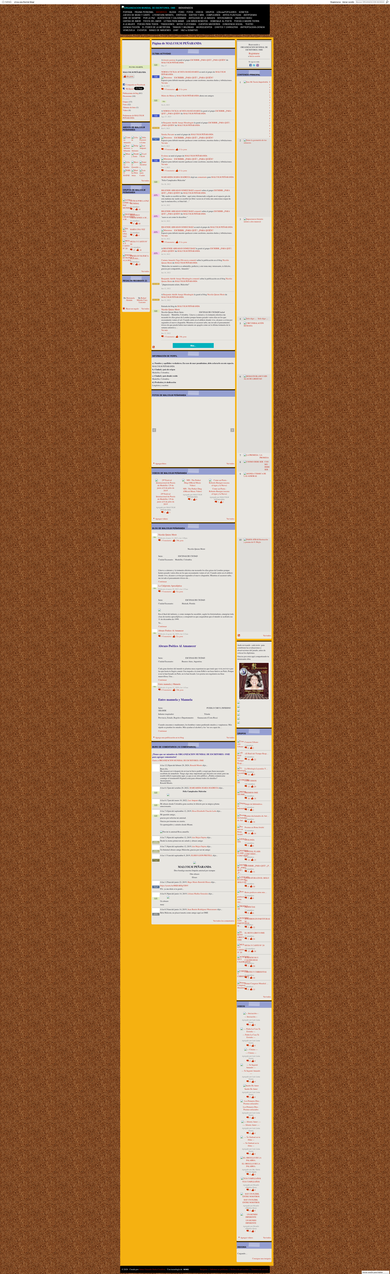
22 (255, 759)
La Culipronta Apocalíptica (170, 585)
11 (183, 89)
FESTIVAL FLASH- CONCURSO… (253, 852)
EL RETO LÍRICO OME (255, 932)
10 (254, 886)
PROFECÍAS (250, 906)
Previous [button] (154, 430)
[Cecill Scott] (143, 156)
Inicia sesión (255, 56)
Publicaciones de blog (130, 93)
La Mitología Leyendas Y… (256, 768)
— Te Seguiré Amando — (251, 1072)
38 (139, 209)
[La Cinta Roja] (129, 291)
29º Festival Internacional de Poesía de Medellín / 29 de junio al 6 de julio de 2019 (165, 499)
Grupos (125, 101)
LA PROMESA (264, 456)
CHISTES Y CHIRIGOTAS (255, 971)
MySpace (130, 88)
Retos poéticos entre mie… (256, 892)
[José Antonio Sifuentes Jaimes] (127, 148)
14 (249, 774)
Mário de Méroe (168, 95)
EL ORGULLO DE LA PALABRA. (251, 1165)
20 (254, 966)
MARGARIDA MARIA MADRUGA (175, 177)
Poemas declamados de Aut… (257, 815)
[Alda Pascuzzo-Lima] (143, 139)
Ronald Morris (196, 765)
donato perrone (169, 60)
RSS (153, 347)
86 (249, 759)
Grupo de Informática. (253, 804)
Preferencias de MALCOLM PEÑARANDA (133, 116)
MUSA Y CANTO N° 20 (138, 242)
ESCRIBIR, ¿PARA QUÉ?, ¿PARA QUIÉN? (208, 60)
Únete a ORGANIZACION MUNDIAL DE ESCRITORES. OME (178, 760)
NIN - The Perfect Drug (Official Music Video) (192, 490)
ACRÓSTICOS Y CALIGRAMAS (251, 958)
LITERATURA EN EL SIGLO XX (257, 879)
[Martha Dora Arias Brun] (135, 172)
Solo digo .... (263, 318)
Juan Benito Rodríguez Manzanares (202, 909)
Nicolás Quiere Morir (216, 294)
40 (139, 223)
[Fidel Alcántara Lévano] (143, 164)
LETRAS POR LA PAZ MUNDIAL (139, 202)
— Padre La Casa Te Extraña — (251, 1036)
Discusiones (127, 96)
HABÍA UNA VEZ (137, 229)
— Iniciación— (251, 1016)
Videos (125, 110)
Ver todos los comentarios (223, 920)
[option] (193, 430)
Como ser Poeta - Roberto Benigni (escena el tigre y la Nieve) (219, 491)
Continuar (162, 581)
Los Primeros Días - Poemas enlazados (251, 1108)
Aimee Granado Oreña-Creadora (152, 1269)
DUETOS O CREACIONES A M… (139, 216)
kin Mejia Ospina (199, 837)
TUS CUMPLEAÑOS (251, 1181)
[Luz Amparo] (143, 148)
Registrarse (335, 2)
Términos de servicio (259, 1269)
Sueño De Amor (251, 1089)
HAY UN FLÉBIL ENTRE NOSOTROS (251, 1201)
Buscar (387, 2)
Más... (193, 345)
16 (255, 833)
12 (254, 927)
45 (139, 264)
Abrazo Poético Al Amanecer (171, 630)
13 (249, 786)
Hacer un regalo (132, 308)
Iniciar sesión (348, 2)
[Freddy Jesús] (135, 156)
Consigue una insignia (261, 1258)
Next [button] (232, 430)
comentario (202, 177)
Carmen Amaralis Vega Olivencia (175, 260)
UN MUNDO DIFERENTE (251, 1221)
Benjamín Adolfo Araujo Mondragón (178, 122)
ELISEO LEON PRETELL (201, 855)
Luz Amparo (193, 800)
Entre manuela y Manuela (169, 684)
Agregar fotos (160, 463)
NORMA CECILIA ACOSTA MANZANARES (180, 71)
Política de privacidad (239, 1269)
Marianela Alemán (130, 299)
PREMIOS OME (251, 792)
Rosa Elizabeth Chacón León (204, 811)
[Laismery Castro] (143, 172)
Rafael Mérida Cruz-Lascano (142, 300)
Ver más (164, 83)
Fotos (125, 104)
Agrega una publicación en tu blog (169, 737)
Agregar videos (161, 518)
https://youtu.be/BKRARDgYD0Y (174, 885)
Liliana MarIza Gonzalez (198, 893)
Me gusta (129, 76)
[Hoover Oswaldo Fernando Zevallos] (135, 164)
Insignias (204, 1269)
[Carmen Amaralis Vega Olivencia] (127, 139)
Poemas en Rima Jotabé (254, 827)
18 (255, 798)
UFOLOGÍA (249, 839)
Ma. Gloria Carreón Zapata (252, 1170)
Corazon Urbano (251, 742)
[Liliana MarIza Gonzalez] (127, 164)
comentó (197, 190)
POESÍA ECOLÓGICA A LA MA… (139, 257)
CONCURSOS (250, 780)
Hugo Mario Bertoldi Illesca (199, 882)
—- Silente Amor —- (251, 1125)
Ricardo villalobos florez (252, 1186)
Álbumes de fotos (129, 107)
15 (134, 250)
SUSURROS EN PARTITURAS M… (257, 920)
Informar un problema (219, 1269)
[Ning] (6, 2)
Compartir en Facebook (135, 84)
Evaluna (164, 155)
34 (249, 798)
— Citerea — (251, 1052)
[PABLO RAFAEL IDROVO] (127, 172)
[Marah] (127, 156)
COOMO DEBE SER (267, 465)
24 (254, 939)
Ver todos (145, 180)
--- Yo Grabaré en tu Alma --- (251, 1144)
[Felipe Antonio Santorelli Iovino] (135, 148)
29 (255, 786)
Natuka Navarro (167, 134)
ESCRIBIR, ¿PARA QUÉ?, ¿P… (258, 865)
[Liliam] (135, 139)
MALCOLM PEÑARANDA (172, 62)
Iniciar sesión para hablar (373, 1272)
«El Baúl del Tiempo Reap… (257, 753)
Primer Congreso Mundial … (256, 983)
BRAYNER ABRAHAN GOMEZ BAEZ (177, 190)
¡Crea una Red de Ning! (24, 2)
